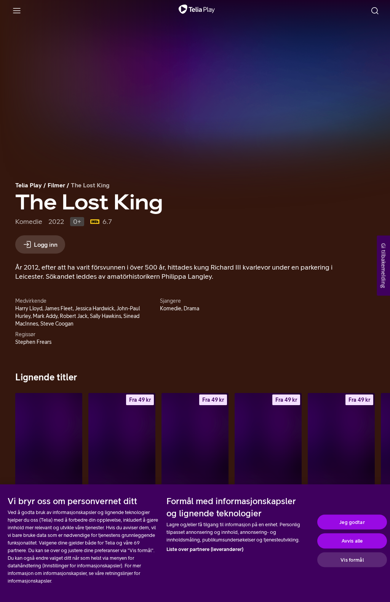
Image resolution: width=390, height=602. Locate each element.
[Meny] (16, 10)
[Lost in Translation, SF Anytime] (195, 443)
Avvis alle (352, 541)
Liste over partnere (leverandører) (204, 549)
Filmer (56, 185)
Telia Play (28, 185)
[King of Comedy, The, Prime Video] (48, 443)
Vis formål (351, 559)
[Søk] (375, 11)
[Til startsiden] (197, 11)
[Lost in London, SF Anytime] (268, 443)
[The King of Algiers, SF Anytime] (121, 443)
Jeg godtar (351, 522)
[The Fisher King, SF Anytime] (341, 443)
